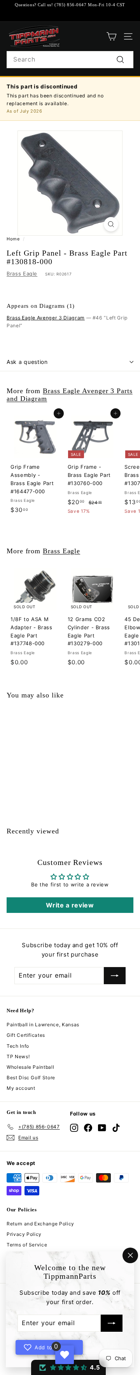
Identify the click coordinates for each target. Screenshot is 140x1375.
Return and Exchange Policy (40, 1224)
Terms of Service (27, 1245)
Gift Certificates (26, 1035)
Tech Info (18, 1046)
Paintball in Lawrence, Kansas (43, 1024)
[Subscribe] (111, 1323)
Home (13, 239)
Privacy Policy (24, 1234)
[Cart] (111, 36)
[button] (68, 1367)
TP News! (18, 1056)
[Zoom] (111, 224)
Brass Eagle (22, 273)
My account (21, 1088)
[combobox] (70, 59)
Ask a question (27, 361)
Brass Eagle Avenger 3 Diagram (46, 318)
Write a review (70, 905)
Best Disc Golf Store (31, 1077)
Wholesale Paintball (30, 1067)
